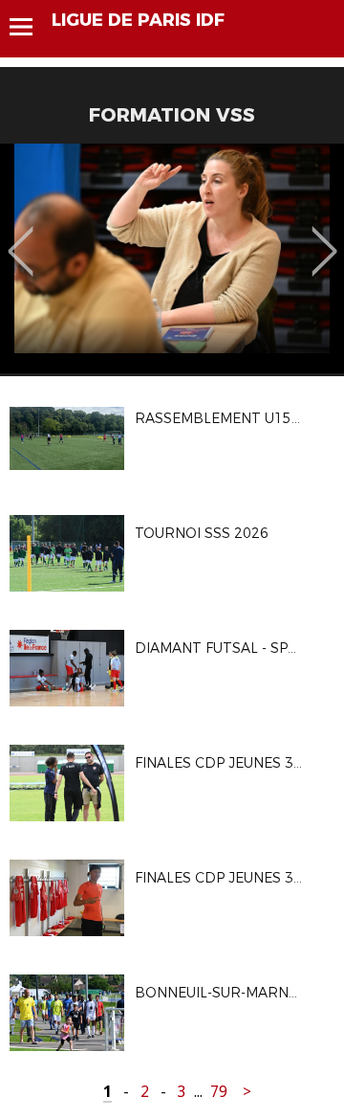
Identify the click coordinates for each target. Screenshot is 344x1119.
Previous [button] (20, 237)
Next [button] (324, 237)
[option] (172, 258)
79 (218, 1092)
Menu (30, 26)
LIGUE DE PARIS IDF (138, 20)
